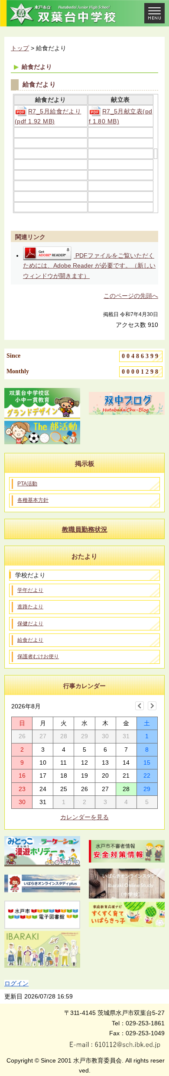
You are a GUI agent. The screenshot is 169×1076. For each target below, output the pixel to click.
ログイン (16, 983)
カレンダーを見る (84, 817)
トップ (20, 48)
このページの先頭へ (131, 295)
